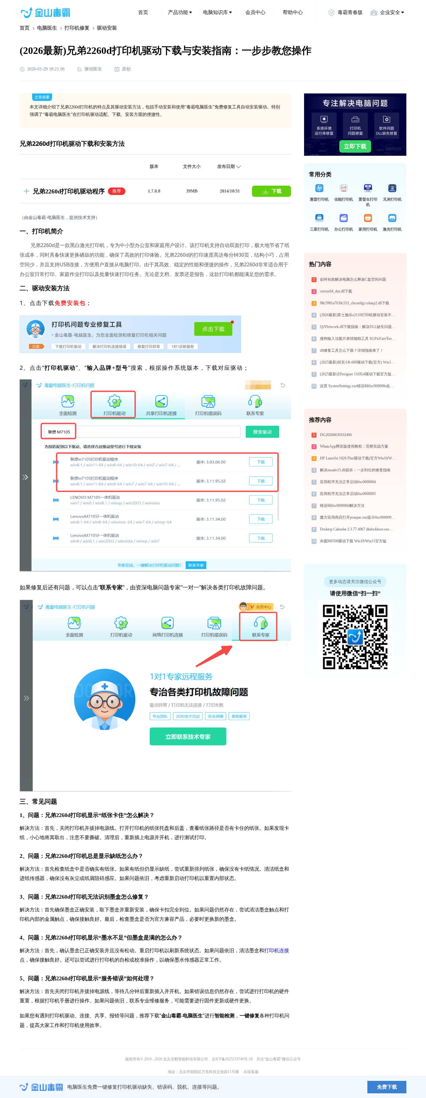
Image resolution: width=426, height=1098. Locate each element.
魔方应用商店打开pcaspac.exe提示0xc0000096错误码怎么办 (358, 517)
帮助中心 (293, 12)
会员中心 (255, 12)
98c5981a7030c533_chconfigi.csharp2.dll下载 (354, 303)
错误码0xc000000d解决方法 (342, 505)
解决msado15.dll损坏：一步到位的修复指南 (355, 470)
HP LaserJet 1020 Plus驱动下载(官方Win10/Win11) (358, 458)
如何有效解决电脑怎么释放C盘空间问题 (353, 279)
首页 (143, 12)
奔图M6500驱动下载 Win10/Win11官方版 (353, 541)
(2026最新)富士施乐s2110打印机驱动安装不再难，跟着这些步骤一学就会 (358, 315)
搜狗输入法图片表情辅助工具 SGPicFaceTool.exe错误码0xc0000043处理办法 (358, 338)
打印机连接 (276, 950)
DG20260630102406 (336, 435)
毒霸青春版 (350, 12)
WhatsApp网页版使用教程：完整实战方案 (354, 446)
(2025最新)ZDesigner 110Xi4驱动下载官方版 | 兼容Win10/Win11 (358, 374)
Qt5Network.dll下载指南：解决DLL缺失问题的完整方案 (358, 327)
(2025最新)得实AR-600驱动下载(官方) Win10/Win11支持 (358, 362)
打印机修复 (77, 28)
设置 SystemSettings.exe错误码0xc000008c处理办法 (358, 386)
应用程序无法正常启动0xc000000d (348, 482)
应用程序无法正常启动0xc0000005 (348, 494)
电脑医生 (47, 28)
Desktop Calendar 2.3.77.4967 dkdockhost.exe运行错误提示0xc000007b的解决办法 (358, 529)
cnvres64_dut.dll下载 (336, 291)
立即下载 (355, 146)
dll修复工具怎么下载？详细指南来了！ (352, 350)
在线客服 (251, 1072)
